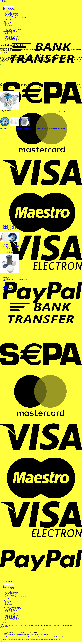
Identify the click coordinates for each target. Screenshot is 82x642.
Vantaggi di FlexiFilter (10, 30)
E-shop (4, 7)
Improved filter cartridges (9, 35)
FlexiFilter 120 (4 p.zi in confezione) (11, 252)
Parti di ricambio (8, 20)
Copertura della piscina (8, 8)
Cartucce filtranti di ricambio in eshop (13, 40)
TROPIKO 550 (8, 25)
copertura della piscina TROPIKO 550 (11, 228)
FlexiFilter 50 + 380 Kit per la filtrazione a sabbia (13, 246)
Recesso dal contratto (7, 290)
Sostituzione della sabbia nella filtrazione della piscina (15, 279)
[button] (4, 9)
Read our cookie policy (66, 625)
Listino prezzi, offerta (9, 18)
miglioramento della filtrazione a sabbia (12, 28)
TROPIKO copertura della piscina (10, 276)
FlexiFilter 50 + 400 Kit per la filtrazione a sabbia (13, 245)
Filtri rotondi (5, 278)
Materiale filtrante (6, 277)
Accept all (6, 626)
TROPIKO (5, 21)
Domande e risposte (9, 16)
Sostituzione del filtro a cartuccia (12, 36)
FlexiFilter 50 (6, 244)
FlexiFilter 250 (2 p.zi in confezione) (11, 248)
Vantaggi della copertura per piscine (13, 10)
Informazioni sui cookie (8, 289)
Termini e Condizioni (7, 287)
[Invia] (3, 585)
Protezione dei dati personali (9, 288)
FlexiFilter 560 (6, 247)
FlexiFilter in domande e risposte (12, 32)
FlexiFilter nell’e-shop (10, 33)
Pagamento (5, 286)
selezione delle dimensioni (9, 229)
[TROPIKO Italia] (4, 1)
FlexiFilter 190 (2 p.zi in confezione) (11, 249)
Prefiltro (4, 280)
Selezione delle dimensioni (11, 14)
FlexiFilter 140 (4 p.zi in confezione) (11, 251)
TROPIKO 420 (8, 23)
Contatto (5, 42)
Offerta (4, 284)
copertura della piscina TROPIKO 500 (11, 227)
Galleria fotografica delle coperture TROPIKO (15, 17)
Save (1, 641)
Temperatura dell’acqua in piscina (12, 13)
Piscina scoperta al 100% (11, 12)
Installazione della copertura (11, 15)
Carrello (4, 285)
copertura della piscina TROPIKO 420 (11, 226)
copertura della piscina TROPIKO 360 (11, 225)
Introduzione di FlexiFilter (11, 31)
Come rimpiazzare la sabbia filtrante (13, 29)
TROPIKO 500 (8, 24)
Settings (2, 626)
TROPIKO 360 (8, 22)
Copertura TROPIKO (10, 9)
